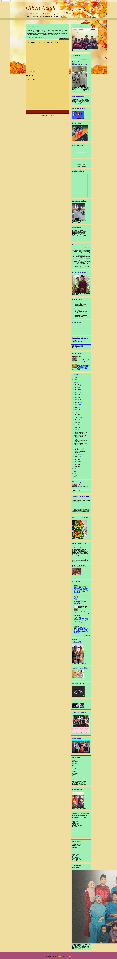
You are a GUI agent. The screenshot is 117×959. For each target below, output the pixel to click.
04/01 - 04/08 (77, 401)
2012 (75, 382)
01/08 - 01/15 (77, 385)
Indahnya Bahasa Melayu (79, 595)
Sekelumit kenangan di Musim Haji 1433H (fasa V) (80, 438)
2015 (75, 471)
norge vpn (84, 166)
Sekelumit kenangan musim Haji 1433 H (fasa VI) (80, 441)
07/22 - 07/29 (77, 419)
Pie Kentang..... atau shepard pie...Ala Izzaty (79, 452)
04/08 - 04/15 (77, 402)
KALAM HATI (76, 626)
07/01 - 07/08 (77, 414)
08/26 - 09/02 (77, 427)
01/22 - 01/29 (77, 387)
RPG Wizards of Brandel (83, 595)
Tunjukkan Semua (87, 635)
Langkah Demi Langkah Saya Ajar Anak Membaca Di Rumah (81, 587)
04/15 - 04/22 (77, 404)
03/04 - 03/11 (77, 394)
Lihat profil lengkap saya (83, 486)
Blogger (70, 956)
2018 (75, 476)
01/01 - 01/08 (77, 384)
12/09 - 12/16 (77, 461)
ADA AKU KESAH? (77, 617)
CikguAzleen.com (77, 585)
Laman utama (48, 112)
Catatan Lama (65, 112)
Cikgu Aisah (41, 7)
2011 (75, 381)
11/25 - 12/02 (77, 457)
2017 (75, 475)
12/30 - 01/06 (77, 466)
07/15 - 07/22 (77, 417)
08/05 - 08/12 (77, 422)
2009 (75, 377)
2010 (75, 379)
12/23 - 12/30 (77, 464)
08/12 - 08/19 (77, 424)
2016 (75, 473)
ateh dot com (76, 605)
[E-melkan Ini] (30, 71)
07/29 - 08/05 (77, 421)
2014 (75, 470)
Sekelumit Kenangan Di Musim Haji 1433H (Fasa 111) (80, 433)
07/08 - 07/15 (77, 416)
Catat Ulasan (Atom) (50, 115)
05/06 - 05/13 (77, 409)
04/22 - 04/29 (77, 406)
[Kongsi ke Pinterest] (34, 71)
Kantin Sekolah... (80, 356)
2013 (75, 468)
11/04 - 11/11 (77, 429)
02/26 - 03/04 (77, 392)
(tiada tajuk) (79, 364)
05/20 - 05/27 (77, 412)
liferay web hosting (80, 166)
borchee (59, 956)
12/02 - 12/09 (77, 459)
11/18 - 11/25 (77, 456)
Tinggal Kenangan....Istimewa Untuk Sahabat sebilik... (80, 449)
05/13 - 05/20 (77, 411)
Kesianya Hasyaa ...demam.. (79, 454)
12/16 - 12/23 (77, 462)
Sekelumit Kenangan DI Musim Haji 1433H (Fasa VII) (80, 444)
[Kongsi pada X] (32, 71)
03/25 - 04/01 (77, 399)
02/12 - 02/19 (77, 390)
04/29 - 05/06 (77, 407)
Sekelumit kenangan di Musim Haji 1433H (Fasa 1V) (80, 436)
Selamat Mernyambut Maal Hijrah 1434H (79, 446)
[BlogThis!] (31, 71)
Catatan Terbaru (30, 112)
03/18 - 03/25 (77, 397)
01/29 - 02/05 (77, 389)
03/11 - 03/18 (77, 395)
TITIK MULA (76, 618)
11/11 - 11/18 (77, 431)
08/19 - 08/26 (77, 426)
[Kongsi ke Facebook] (33, 71)
